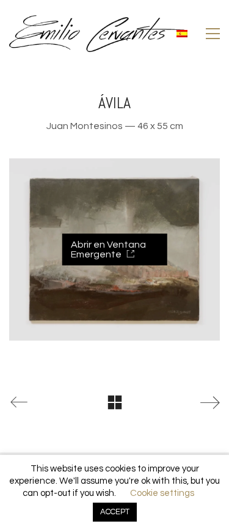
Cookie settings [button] (162, 493)
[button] (213, 33)
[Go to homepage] (96, 33)
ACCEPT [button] (114, 512)
